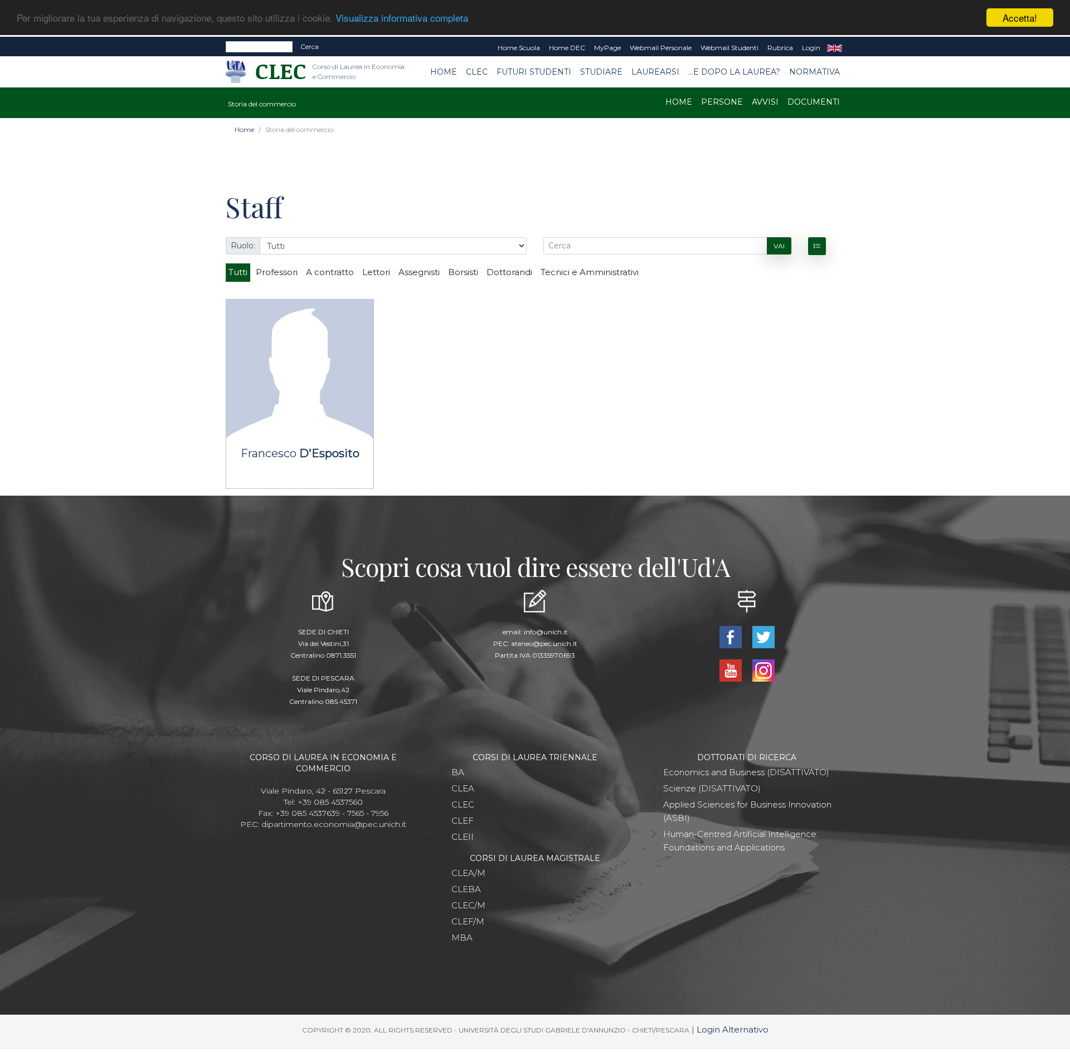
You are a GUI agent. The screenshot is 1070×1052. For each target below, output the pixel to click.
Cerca (309, 46)
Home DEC (567, 47)
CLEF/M (467, 921)
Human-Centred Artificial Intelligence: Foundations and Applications (740, 841)
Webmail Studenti (729, 47)
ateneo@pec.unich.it (544, 643)
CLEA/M (468, 873)
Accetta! (1020, 18)
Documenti (813, 102)
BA (457, 772)
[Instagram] (763, 669)
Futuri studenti (534, 72)
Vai (779, 246)
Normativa (814, 72)
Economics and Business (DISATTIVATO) (746, 772)
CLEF (462, 820)
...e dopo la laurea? (734, 72)
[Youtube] (731, 669)
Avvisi (765, 102)
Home (443, 72)
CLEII (462, 836)
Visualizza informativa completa (401, 18)
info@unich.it (546, 632)
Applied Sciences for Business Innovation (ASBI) (747, 811)
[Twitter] (763, 636)
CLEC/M (468, 905)
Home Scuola (519, 47)
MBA (462, 937)
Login (811, 47)
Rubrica (780, 47)
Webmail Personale (661, 47)
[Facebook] (731, 636)
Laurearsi (655, 72)
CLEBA (466, 889)
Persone (722, 102)
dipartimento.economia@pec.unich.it (333, 824)
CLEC (477, 72)
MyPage (607, 47)
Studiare (601, 72)
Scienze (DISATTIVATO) (712, 788)
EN (834, 48)
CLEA (462, 788)
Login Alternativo (733, 1029)
